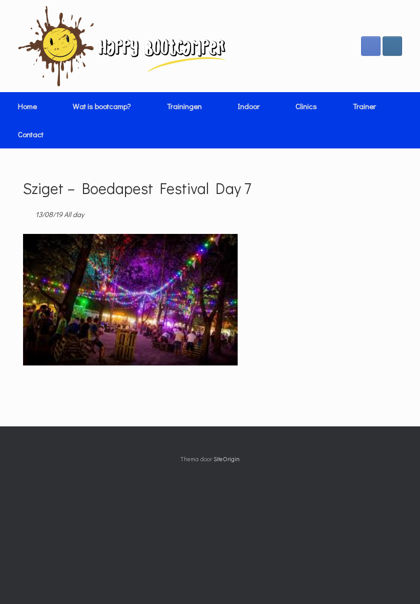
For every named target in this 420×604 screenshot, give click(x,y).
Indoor (249, 106)
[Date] (28, 212)
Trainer (364, 106)
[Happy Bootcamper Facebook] (371, 46)
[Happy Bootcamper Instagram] (392, 46)
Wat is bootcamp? (102, 106)
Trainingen (184, 106)
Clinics (306, 106)
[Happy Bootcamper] (122, 46)
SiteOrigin (227, 459)
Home (27, 106)
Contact (31, 134)
